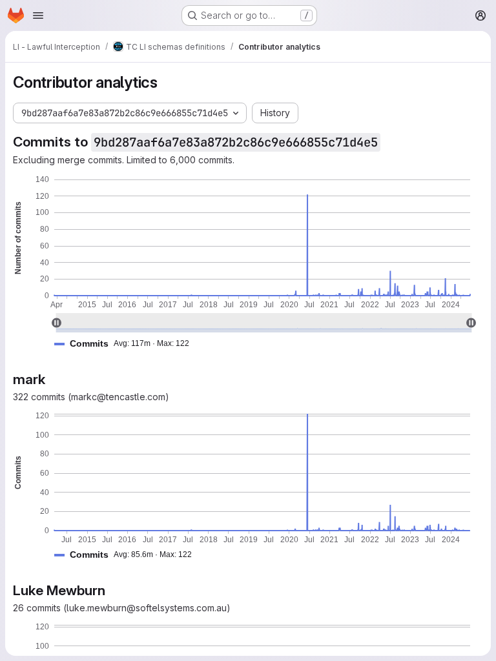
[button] (127, 344)
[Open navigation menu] (38, 15)
